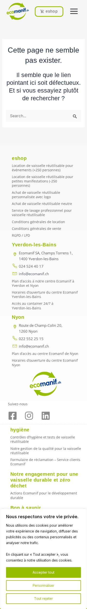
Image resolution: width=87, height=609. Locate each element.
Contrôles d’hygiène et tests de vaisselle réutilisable (42, 439)
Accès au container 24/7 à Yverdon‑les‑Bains (32, 305)
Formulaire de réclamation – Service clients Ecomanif (45, 461)
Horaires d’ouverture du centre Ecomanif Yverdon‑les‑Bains (45, 294)
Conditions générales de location (38, 221)
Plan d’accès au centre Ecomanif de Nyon (45, 353)
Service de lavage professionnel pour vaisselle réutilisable (42, 212)
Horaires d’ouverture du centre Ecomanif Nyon (45, 362)
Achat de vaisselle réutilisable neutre (42, 203)
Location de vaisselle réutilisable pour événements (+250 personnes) (42, 167)
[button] (74, 11)
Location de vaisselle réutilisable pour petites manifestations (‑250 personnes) (42, 181)
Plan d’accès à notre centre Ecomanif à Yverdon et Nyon (43, 283)
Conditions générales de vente (36, 228)
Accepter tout (43, 572)
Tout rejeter (43, 598)
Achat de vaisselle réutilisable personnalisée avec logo (36, 194)
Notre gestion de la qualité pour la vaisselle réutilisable (45, 450)
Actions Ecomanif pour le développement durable (43, 495)
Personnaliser (43, 585)
